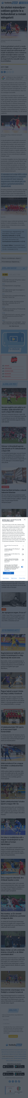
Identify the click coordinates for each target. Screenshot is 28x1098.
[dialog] (14, 549)
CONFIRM (8, 573)
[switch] (22, 549)
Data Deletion (6, 578)
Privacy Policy (22, 578)
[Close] (25, 520)
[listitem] (14, 546)
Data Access (14, 578)
